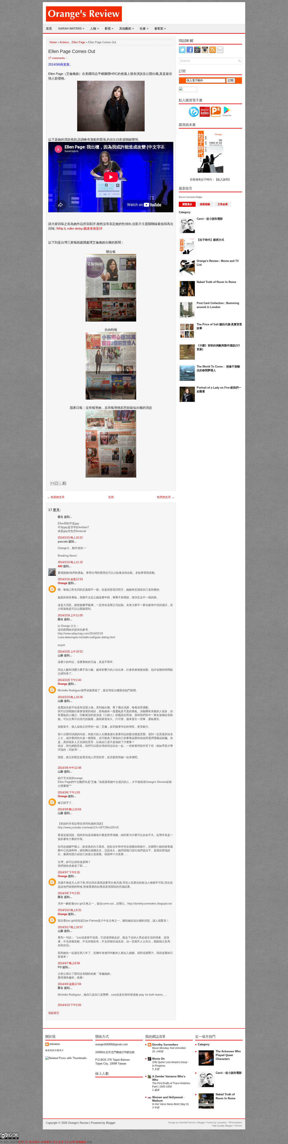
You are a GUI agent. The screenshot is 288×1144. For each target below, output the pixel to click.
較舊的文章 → (165, 497)
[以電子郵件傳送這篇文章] (52, 483)
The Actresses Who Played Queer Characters (228, 1055)
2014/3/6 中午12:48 (69, 767)
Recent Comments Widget (190, 197)
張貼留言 (53, 1013)
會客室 (160, 28)
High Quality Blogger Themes (227, 1125)
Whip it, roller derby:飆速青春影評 (79, 228)
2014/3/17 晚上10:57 (70, 927)
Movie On (158, 1058)
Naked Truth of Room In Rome (216, 282)
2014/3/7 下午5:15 (69, 872)
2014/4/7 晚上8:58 (69, 963)
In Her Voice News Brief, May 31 (170, 1104)
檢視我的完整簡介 (54, 1050)
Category (184, 212)
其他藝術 (126, 28)
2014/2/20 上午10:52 (70, 651)
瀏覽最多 (187, 204)
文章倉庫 (223, 204)
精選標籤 (205, 204)
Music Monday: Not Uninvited (169, 1048)
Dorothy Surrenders (165, 1044)
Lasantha (221, 1122)
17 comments (56, 58)
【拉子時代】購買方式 (210, 239)
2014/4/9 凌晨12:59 (69, 984)
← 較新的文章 (56, 497)
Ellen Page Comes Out (71, 51)
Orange (62, 583)
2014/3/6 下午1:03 (69, 792)
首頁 (49, 28)
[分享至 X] (60, 483)
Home (53, 42)
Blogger (110, 1122)
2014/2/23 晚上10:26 (70, 697)
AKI (60, 566)
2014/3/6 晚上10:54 (69, 809)
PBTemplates (235, 1122)
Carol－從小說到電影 (210, 218)
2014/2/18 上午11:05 (70, 615)
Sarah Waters (71, 28)
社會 (144, 28)
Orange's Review (78, 1122)
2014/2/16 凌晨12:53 (70, 579)
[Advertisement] (196, 473)
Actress (64, 42)
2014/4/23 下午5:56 (69, 1005)
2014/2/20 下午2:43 (69, 680)
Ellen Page (78, 42)
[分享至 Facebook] (64, 483)
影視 (109, 28)
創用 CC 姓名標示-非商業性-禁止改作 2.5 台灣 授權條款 (52, 1142)
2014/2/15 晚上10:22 (70, 537)
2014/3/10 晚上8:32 (69, 910)
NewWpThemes (187, 1122)
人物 (94, 28)
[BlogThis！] (56, 483)
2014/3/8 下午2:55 (69, 893)
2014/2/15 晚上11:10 (70, 562)
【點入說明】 (223, 179)
